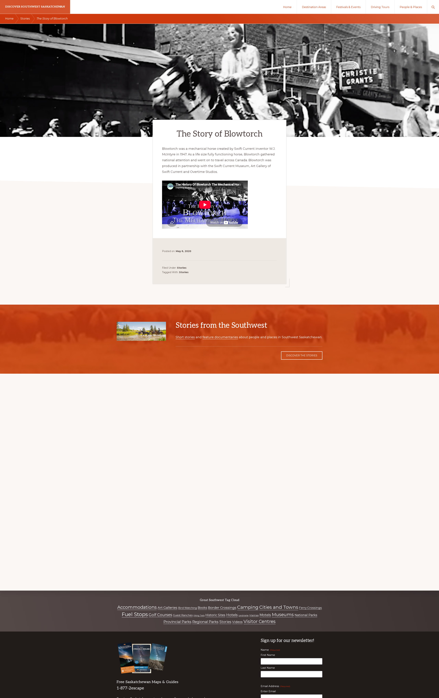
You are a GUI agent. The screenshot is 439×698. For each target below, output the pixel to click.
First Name (268, 655)
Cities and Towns (278, 607)
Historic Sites (215, 615)
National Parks (306, 615)
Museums (283, 614)
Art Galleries (167, 607)
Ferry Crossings (310, 607)
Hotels (232, 615)
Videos (237, 622)
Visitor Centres (260, 621)
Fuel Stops (135, 614)
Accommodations (137, 607)
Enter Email (268, 691)
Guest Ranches (183, 615)
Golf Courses (160, 615)
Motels (265, 615)
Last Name (268, 667)
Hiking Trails (199, 615)
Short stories (185, 337)
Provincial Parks (177, 622)
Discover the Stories (301, 355)
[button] (433, 7)
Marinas (254, 615)
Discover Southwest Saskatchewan (35, 6)
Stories (181, 267)
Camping (247, 607)
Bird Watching (187, 607)
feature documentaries (220, 337)
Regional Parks (205, 622)
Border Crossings (222, 607)
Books (202, 608)
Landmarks (243, 615)
